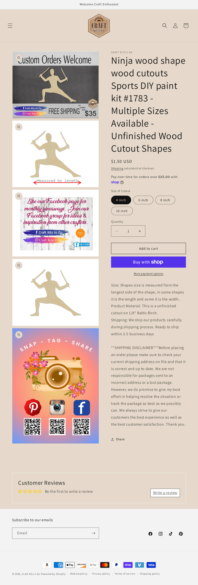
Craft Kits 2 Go (31, 574)
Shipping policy (150, 573)
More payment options (148, 273)
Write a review (165, 492)
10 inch (122, 211)
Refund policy (78, 573)
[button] (10, 25)
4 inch (121, 200)
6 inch (143, 200)
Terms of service (125, 573)
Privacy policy (101, 573)
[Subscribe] (93, 533)
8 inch (165, 200)
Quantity (117, 222)
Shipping (117, 168)
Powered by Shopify (53, 574)
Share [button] (120, 439)
